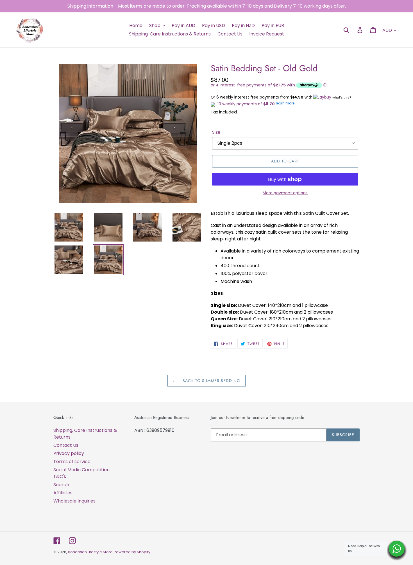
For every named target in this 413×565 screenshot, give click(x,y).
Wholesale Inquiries (74, 501)
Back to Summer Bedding (210, 380)
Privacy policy (68, 453)
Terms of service (71, 461)
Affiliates (62, 493)
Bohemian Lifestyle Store (90, 552)
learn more (285, 103)
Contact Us (65, 445)
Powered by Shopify (132, 552)
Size (216, 132)
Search (61, 484)
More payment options (285, 193)
